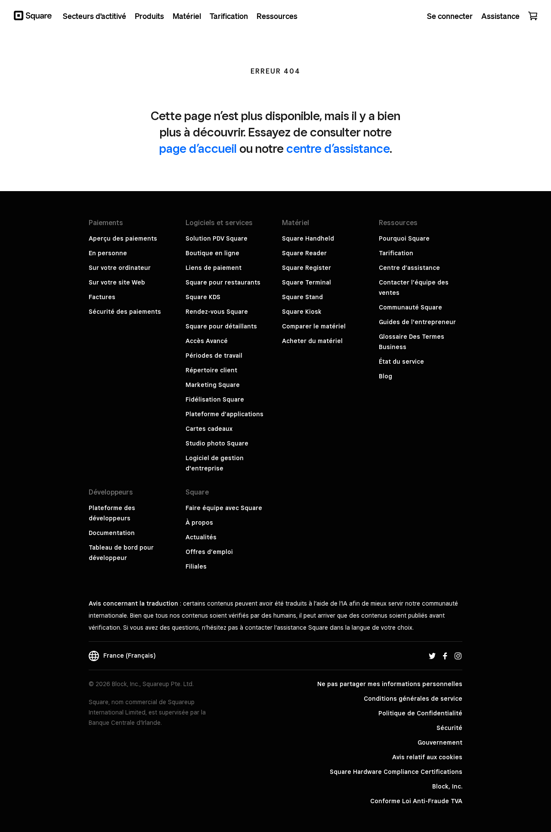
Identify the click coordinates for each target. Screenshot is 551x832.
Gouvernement (440, 742)
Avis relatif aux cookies (427, 757)
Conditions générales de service (413, 698)
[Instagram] (458, 655)
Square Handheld (308, 238)
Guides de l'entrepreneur (417, 322)
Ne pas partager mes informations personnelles (389, 683)
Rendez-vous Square (217, 311)
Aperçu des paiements (123, 238)
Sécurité (449, 727)
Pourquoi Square (404, 238)
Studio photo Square (217, 443)
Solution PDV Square (217, 238)
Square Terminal (306, 282)
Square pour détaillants (221, 326)
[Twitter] (432, 655)
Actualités (201, 537)
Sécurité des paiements (125, 311)
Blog (385, 376)
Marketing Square (213, 384)
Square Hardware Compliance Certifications (396, 771)
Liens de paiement (213, 267)
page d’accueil (198, 148)
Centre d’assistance (409, 267)
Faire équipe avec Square (224, 507)
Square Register (306, 267)
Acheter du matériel (312, 340)
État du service (401, 361)
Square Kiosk (302, 311)
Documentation (112, 532)
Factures (102, 297)
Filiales (196, 566)
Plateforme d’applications (224, 414)
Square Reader (304, 253)
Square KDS (203, 297)
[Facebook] (445, 655)
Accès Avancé (207, 340)
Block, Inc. (447, 786)
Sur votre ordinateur (120, 267)
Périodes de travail (214, 355)
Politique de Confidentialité (420, 713)
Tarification (396, 253)
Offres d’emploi (209, 551)
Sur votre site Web (117, 282)
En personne (108, 253)
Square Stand (302, 297)
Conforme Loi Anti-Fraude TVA (416, 801)
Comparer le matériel (314, 326)
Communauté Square (410, 307)
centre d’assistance (338, 148)
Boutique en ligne (212, 253)
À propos (199, 522)
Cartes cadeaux (209, 428)
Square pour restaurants (223, 282)
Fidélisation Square (215, 399)
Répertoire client (211, 370)
